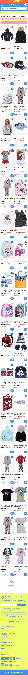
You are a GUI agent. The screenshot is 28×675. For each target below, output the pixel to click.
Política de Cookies (6, 647)
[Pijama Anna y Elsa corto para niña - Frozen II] (20, 157)
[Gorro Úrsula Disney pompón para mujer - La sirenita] (20, 433)
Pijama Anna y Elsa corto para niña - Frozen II (20, 168)
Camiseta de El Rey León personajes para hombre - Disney (7, 229)
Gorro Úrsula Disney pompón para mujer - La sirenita (20, 444)
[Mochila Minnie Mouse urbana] (20, 218)
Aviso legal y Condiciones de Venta (10, 644)
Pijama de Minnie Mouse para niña (20, 107)
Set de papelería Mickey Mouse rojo (7, 383)
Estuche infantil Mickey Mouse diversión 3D (6, 76)
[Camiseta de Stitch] (7, 494)
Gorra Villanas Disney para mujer (19, 76)
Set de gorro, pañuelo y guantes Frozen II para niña (7, 291)
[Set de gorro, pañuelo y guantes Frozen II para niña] (7, 279)
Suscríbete (21, 605)
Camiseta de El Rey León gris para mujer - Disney (20, 536)
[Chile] (2, 658)
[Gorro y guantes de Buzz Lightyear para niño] (20, 341)
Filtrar (5, 20)
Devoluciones (4, 634)
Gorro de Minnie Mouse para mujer (20, 45)
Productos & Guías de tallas (8, 633)
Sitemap (3, 648)
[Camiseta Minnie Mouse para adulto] (20, 494)
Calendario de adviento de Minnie (7, 414)
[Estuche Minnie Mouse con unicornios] (20, 402)
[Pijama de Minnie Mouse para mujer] (7, 464)
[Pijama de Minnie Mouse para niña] (20, 95)
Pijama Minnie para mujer (19, 475)
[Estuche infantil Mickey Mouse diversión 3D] (7, 65)
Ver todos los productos (14, 585)
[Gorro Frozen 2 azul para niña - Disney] (7, 433)
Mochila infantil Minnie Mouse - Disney (6, 321)
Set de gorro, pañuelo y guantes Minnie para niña (20, 260)
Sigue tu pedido (15, 621)
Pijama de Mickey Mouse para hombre (7, 199)
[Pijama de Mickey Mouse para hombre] (7, 187)
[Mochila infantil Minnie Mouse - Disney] (7, 310)
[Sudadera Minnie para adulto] (7, 34)
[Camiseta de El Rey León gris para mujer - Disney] (20, 525)
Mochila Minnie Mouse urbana (19, 229)
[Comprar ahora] (12, 53)
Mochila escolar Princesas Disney (5, 260)
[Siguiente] (17, 581)
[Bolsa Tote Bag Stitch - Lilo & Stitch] (7, 95)
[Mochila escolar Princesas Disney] (7, 249)
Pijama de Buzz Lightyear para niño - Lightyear (6, 567)
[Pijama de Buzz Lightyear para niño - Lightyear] (7, 556)
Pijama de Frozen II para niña (20, 567)
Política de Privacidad (6, 645)
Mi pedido (3, 630)
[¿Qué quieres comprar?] (2, 5)
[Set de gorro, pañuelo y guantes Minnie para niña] (20, 249)
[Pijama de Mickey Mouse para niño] (7, 525)
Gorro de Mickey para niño (19, 383)
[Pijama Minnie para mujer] (20, 464)
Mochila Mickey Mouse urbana (6, 352)
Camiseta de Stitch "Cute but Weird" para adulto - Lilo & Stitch (7, 506)
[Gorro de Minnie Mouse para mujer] (20, 34)
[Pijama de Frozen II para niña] (20, 556)
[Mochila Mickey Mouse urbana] (7, 341)
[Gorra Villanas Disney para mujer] (20, 65)
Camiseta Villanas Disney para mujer (7, 137)
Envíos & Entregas (6, 631)
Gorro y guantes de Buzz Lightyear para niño (20, 352)
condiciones (6, 610)
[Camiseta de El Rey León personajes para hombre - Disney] (7, 218)
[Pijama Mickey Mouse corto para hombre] (7, 157)
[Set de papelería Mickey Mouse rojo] (7, 371)
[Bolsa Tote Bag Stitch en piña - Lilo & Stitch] (20, 279)
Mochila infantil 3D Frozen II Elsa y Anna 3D (20, 321)
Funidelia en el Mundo (7, 642)
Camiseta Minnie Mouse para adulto (20, 506)
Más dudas (4, 636)
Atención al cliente (15, 616)
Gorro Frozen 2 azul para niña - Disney (7, 444)
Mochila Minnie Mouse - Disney (20, 199)
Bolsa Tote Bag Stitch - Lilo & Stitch (6, 107)
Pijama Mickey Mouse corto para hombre (6, 168)
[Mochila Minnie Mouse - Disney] (20, 187)
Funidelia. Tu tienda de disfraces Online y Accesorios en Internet (14, 4)
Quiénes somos (5, 650)
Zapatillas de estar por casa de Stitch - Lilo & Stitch (20, 137)
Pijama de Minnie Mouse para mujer (7, 475)
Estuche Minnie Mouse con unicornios (19, 414)
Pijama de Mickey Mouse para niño (7, 536)
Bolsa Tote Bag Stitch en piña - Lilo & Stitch (20, 291)
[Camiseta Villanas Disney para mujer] (7, 126)
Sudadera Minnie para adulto (6, 45)
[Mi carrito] (25, 4)
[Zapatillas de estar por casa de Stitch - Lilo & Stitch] (20, 126)
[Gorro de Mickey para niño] (20, 371)
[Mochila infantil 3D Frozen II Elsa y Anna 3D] (20, 310)
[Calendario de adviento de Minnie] (7, 402)
